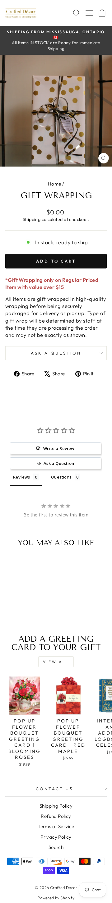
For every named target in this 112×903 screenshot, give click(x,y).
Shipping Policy (56, 806)
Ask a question (56, 353)
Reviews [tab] (21, 477)
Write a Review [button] (59, 448)
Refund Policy (56, 816)
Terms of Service (56, 826)
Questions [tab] (61, 477)
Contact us (54, 788)
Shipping (31, 219)
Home (54, 184)
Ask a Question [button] (59, 463)
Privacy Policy (56, 837)
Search (56, 847)
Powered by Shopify (56, 897)
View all (56, 661)
